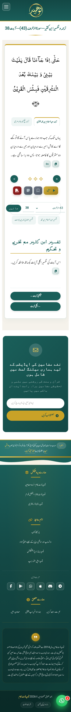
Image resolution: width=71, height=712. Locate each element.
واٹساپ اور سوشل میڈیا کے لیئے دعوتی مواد (35, 542)
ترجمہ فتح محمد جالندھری (21, 121)
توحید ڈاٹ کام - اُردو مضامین (35, 485)
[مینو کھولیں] (6, 7)
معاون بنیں (15, 612)
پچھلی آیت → (35, 296)
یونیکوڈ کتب (35, 532)
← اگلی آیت (35, 306)
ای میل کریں (30, 451)
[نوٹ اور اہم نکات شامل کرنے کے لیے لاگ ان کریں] (28, 190)
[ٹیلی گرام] (60, 586)
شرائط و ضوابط (27, 705)
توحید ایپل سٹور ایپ (35, 561)
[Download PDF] (17, 190)
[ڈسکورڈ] (50, 586)
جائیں (13, 208)
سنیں (48, 190)
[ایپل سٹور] (40, 586)
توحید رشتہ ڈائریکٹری (35, 504)
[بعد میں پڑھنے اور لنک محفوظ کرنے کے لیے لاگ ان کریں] (38, 190)
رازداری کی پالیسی (43, 705)
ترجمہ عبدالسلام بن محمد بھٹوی (47, 122)
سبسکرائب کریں (48, 415)
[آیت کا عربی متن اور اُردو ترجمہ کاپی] (55, 164)
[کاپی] (55, 271)
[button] (62, 703)
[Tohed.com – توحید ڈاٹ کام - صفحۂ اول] (35, 10)
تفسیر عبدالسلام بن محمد (49, 220)
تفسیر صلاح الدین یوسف (24, 220)
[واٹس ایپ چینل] (31, 586)
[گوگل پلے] (21, 586)
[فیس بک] (11, 586)
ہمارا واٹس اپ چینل (33, 612)
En (47, 164)
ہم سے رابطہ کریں (53, 612)
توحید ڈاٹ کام (24, 696)
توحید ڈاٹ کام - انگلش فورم (35, 494)
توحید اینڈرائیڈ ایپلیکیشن (35, 551)
